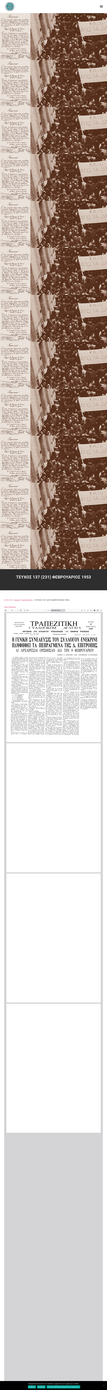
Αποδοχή (32, 1387)
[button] (101, 6)
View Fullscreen (10, 607)
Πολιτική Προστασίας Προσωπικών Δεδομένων (63, 1387)
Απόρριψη (41, 1387)
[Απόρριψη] (103, 1385)
